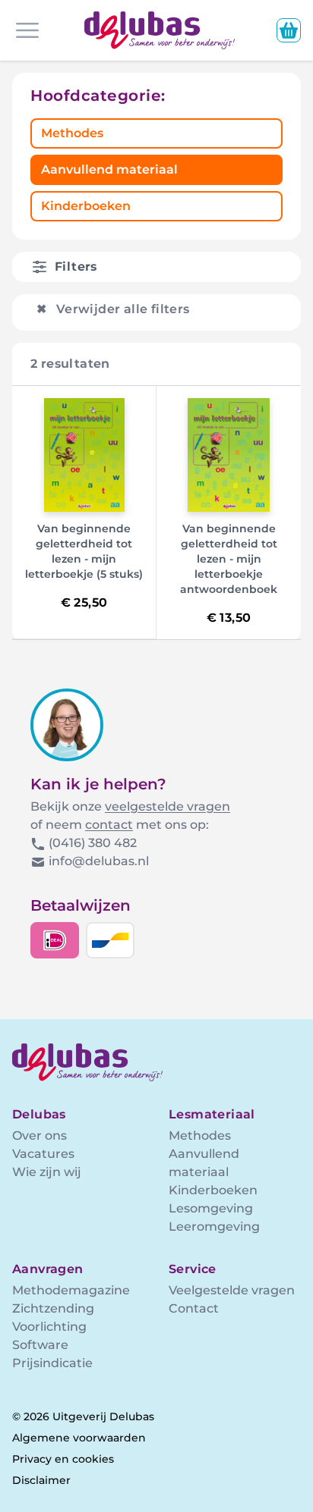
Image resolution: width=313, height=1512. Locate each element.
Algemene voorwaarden (79, 1438)
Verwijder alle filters (113, 309)
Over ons (39, 1135)
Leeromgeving (214, 1226)
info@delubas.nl (99, 861)
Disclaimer (41, 1480)
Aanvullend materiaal (109, 169)
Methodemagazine (71, 1290)
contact (109, 824)
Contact (194, 1308)
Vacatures (43, 1154)
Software (40, 1345)
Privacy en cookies (63, 1459)
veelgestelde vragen (167, 806)
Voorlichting (49, 1326)
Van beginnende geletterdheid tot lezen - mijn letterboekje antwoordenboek (228, 559)
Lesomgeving (211, 1208)
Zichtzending (53, 1308)
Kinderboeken (86, 206)
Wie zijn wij (46, 1172)
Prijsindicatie (52, 1363)
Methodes (72, 133)
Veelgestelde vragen (232, 1290)
